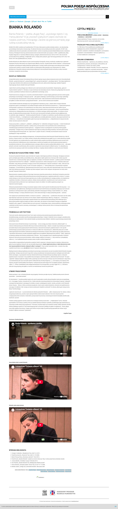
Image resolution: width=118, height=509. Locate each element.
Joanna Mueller (51, 471)
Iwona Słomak (44, 471)
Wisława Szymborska (85, 59)
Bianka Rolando (50, 469)
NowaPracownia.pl (75, 501)
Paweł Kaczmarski (60, 471)
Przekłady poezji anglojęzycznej (90, 45)
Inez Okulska (68, 469)
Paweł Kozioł (68, 471)
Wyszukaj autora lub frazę (17, 17)
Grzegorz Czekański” (59, 469)
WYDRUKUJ (41, 477)
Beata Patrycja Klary (41, 469)
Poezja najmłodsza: (92, 36)
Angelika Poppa (32, 469)
